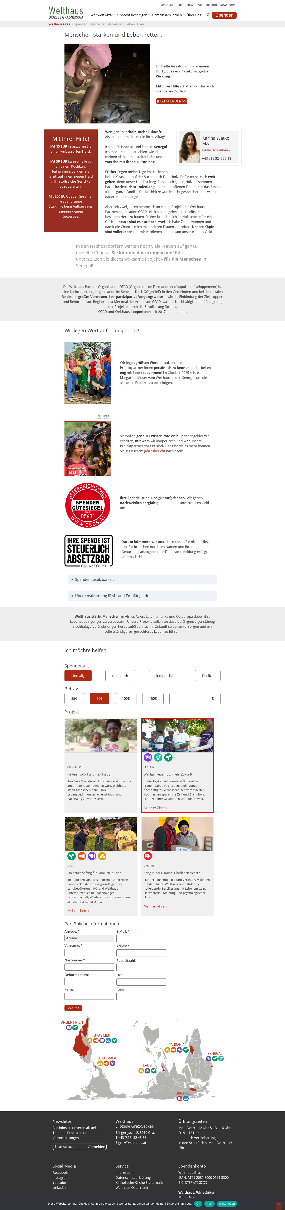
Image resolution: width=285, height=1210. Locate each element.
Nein (209, 1203)
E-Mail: (122, 931)
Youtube (59, 1182)
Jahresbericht (155, 451)
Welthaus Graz (59, 24)
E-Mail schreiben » (216, 150)
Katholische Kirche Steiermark (139, 1182)
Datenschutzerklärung (133, 1177)
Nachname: (74, 960)
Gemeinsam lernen (167, 15)
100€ (126, 698)
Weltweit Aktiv (101, 15)
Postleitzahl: (126, 960)
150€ (153, 698)
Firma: (69, 989)
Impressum (125, 1172)
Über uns (194, 15)
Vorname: (73, 945)
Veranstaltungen (172, 5)
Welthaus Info (207, 5)
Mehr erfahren (155, 807)
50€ (99, 698)
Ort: (119, 975)
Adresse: (123, 946)
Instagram (61, 1177)
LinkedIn (59, 1187)
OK (198, 1203)
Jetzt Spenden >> (171, 101)
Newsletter (227, 5)
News (190, 5)
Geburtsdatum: (76, 974)
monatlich (120, 675)
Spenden (224, 15)
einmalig (78, 675)
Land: (120, 989)
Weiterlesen (227, 1203)
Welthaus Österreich (132, 1187)
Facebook (60, 1172)
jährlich (208, 675)
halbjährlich (165, 675)
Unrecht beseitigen (132, 15)
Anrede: (71, 931)
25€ (74, 698)
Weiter (73, 1008)
